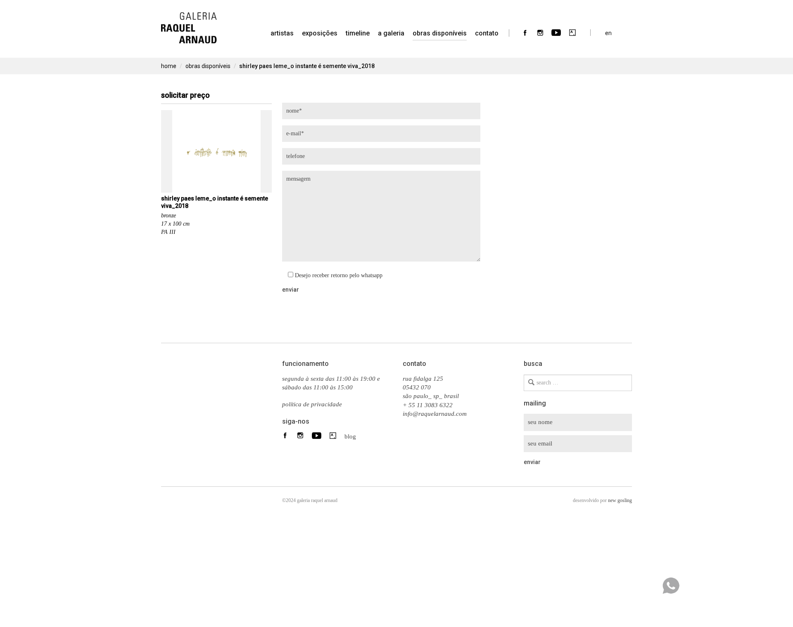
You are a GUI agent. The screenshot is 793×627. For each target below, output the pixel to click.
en (608, 33)
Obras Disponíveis (440, 33)
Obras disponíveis (207, 66)
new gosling (620, 500)
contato (487, 33)
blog (347, 436)
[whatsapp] (671, 585)
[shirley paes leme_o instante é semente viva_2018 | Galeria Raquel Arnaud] (189, 22)
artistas (282, 33)
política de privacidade (312, 404)
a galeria (391, 33)
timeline (358, 33)
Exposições (319, 33)
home (168, 66)
